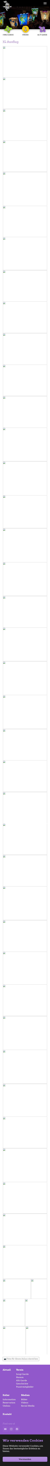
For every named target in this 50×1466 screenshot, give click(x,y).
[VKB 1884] (9, 3)
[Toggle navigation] (45, 3)
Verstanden (25, 1459)
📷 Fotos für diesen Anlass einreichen (21, 1359)
